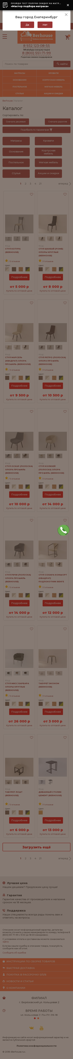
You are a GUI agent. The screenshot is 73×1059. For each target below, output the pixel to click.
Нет (45, 24)
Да (27, 24)
